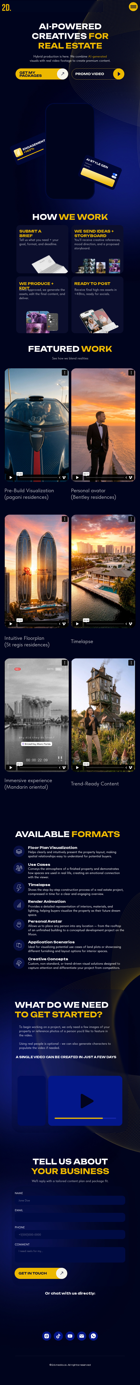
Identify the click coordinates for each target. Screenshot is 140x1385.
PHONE (20, 1227)
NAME (19, 1193)
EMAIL (19, 1210)
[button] (98, 74)
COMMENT (22, 1244)
